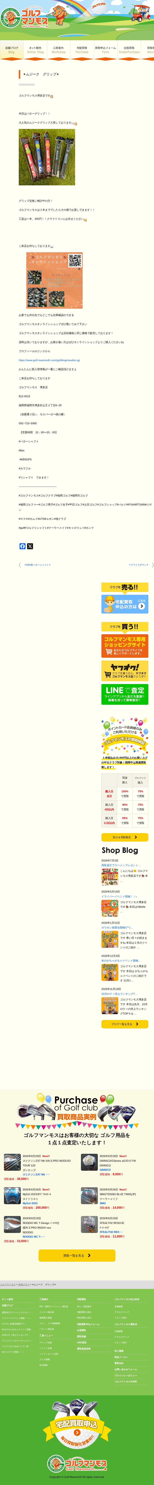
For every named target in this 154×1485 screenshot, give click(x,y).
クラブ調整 (44, 1359)
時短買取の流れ (84, 1318)
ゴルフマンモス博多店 (126, 1324)
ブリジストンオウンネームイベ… (17, 1341)
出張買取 (129, 50)
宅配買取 (82, 50)
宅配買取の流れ (84, 1312)
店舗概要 (119, 1306)
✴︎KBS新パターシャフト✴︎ (37, 565)
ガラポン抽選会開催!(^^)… (117, 927)
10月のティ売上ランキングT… (119, 993)
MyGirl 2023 (30, 1203)
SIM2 (103, 1203)
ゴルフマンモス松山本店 (127, 1299)
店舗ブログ (11, 50)
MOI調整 (43, 1365)
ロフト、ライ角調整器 (49, 1323)
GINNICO (105, 1169)
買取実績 (81, 1336)
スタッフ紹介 (121, 1318)
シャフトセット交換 (48, 1354)
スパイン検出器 (46, 1312)
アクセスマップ (122, 1312)
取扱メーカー (121, 1357)
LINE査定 (82, 1342)
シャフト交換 (45, 1348)
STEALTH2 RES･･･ (111, 1231)
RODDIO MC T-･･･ (34, 1236)
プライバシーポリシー (126, 1375)
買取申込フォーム (105, 50)
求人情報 (119, 1351)
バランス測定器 (46, 1329)
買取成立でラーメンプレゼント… (121, 865)
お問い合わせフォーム (126, 1369)
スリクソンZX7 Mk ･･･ (36, 1174)
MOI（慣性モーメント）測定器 (53, 1306)
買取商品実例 (84, 1348)
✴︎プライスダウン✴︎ (138, 565)
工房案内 (58, 50)
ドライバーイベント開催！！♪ (119, 896)
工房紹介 (43, 1299)
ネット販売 (35, 50)
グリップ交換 (45, 1342)
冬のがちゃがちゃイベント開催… (121, 960)
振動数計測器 (45, 1318)
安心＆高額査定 (122, 837)
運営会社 (119, 1363)
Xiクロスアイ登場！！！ (13, 1352)
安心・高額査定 (84, 1306)
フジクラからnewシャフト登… (16, 1346)
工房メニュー (46, 1335)
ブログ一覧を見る (121, 1024)
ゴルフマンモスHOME (126, 1381)
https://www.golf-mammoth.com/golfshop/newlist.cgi (49, 360)
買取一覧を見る (73, 1255)
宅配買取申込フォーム (88, 1324)
